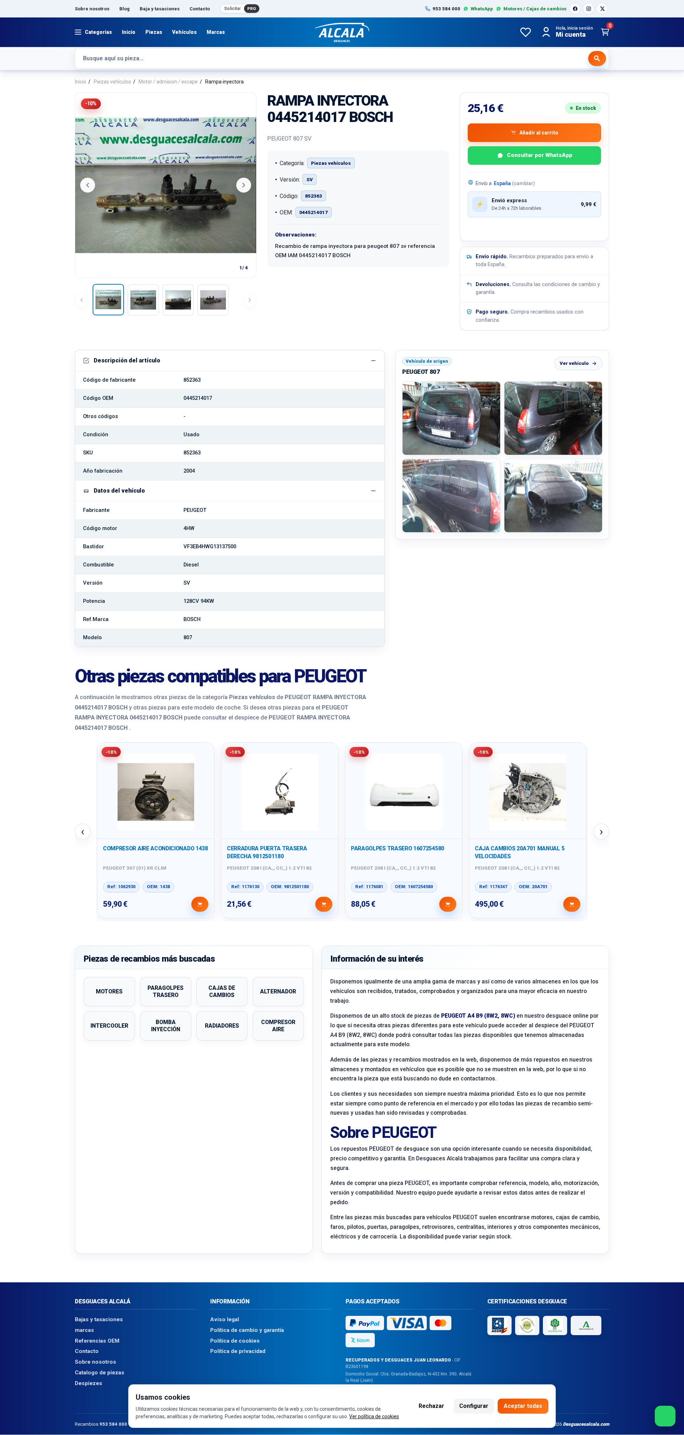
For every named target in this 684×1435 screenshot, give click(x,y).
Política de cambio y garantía (247, 1330)
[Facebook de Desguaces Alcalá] (575, 8)
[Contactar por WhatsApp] (665, 1416)
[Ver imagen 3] (178, 300)
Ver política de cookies (374, 1416)
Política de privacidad (237, 1351)
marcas (84, 1330)
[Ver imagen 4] (213, 300)
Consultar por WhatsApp (539, 155)
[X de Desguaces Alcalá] (602, 8)
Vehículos (184, 32)
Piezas (153, 32)
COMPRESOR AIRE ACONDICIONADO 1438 (155, 848)
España (514, 183)
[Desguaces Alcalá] (342, 32)
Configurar (473, 1406)
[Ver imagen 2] (143, 300)
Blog (124, 8)
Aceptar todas (523, 1406)
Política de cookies (235, 1341)
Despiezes (88, 1383)
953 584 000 (113, 1424)
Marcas (216, 32)
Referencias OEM (97, 1341)
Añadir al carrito (538, 133)
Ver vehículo (574, 363)
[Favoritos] (525, 32)
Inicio (128, 32)
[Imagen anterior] (87, 185)
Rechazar (431, 1406)
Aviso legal (224, 1320)
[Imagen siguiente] (243, 185)
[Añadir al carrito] (199, 904)
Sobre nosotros (92, 8)
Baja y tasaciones (160, 8)
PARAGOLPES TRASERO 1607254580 (397, 848)
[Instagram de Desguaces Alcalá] (588, 8)
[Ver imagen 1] (108, 299)
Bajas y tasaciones (99, 1320)
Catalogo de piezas (99, 1372)
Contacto (200, 8)
